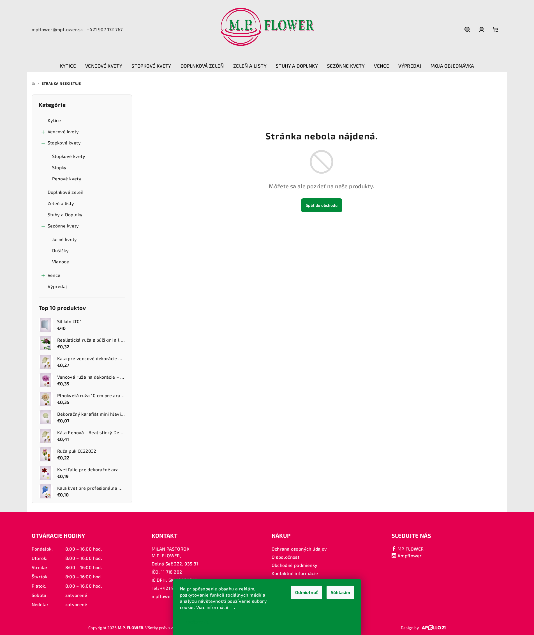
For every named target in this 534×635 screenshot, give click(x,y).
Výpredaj (57, 286)
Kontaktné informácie (295, 573)
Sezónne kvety (63, 225)
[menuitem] (68, 66)
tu (232, 607)
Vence (54, 275)
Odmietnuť (306, 592)
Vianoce (60, 261)
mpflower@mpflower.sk (57, 29)
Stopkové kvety (64, 142)
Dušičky (60, 250)
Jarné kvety (64, 239)
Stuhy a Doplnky (65, 214)
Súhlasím (340, 592)
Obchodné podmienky (295, 565)
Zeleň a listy (61, 203)
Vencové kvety (63, 131)
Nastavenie (197, 621)
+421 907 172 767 (104, 29)
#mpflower (409, 555)
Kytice (54, 120)
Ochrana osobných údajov (299, 548)
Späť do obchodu (321, 205)
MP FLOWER (410, 548)
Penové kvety (67, 178)
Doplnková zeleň (66, 192)
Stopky (59, 167)
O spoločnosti (286, 557)
